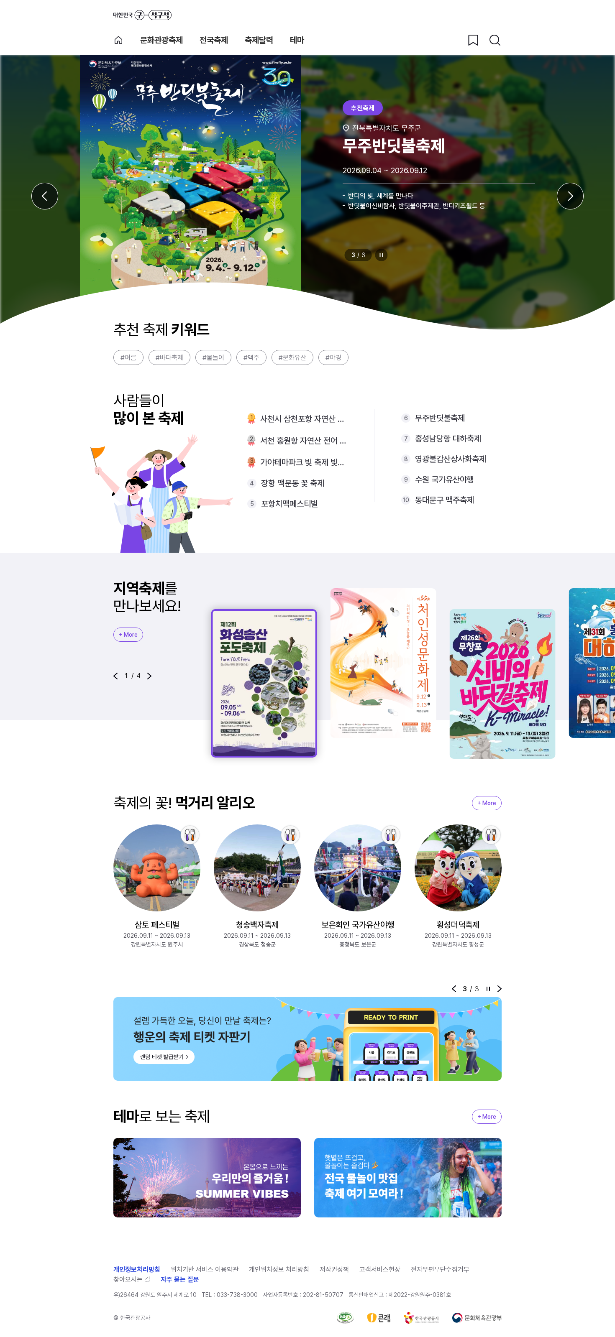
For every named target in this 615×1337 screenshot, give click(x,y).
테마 (297, 40)
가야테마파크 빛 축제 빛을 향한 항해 (304, 462)
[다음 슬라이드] (570, 196)
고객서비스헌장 (379, 1269)
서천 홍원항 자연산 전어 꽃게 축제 (304, 441)
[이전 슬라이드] (44, 196)
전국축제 (214, 40)
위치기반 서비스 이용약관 (204, 1269)
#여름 (128, 358)
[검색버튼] (495, 40)
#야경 (333, 358)
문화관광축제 (161, 40)
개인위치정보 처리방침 (279, 1269)
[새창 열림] (345, 1318)
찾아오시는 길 (131, 1279)
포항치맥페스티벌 (289, 504)
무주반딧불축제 (440, 418)
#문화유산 (292, 358)
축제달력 (259, 40)
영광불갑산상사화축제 (450, 459)
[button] (115, 676)
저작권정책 (334, 1269)
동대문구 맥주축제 (444, 500)
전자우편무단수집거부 (440, 1269)
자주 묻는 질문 (180, 1279)
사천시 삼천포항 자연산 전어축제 (304, 419)
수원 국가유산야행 (444, 480)
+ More (128, 634)
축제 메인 (118, 40)
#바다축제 (169, 358)
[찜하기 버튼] (473, 40)
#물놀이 (213, 358)
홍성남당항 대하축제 (448, 439)
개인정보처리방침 (136, 1269)
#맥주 (251, 358)
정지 (381, 255)
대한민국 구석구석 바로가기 (142, 15)
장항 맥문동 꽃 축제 (292, 483)
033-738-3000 (237, 1294)
